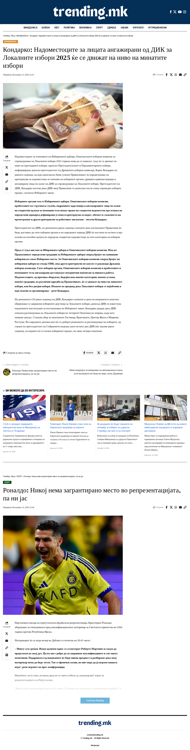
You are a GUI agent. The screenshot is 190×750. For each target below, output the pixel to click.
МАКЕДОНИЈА (10, 41)
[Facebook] (170, 12)
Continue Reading (95, 700)
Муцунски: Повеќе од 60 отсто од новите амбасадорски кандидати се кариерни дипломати (165, 427)
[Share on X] (171, 74)
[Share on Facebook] (166, 74)
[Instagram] (184, 12)
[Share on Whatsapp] (176, 74)
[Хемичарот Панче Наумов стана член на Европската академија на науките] (71, 407)
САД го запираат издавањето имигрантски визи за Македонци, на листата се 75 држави (21, 427)
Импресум (95, 745)
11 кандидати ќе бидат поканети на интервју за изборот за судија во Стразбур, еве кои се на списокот (115, 427)
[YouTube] (179, 12)
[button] (5, 12)
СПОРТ (7, 482)
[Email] (180, 74)
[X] (174, 12)
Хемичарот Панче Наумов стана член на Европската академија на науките (70, 425)
